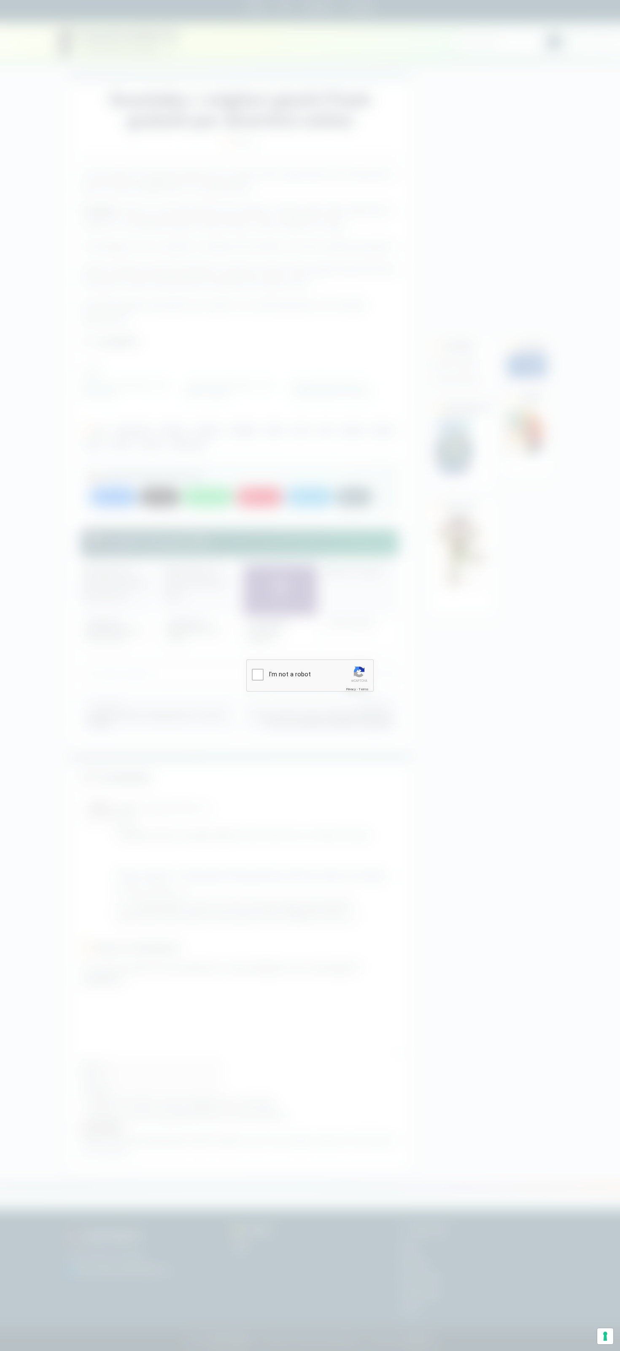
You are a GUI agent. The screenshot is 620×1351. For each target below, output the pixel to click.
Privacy (351, 689)
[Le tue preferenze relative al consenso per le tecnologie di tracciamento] (605, 1336)
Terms (364, 689)
